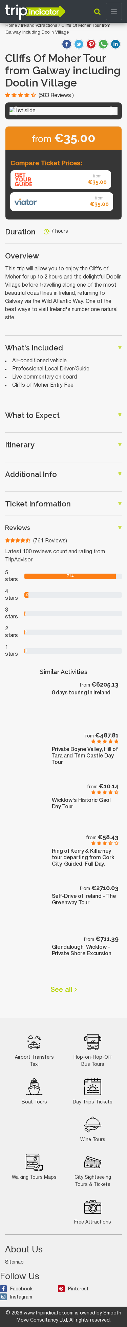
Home (11, 26)
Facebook (21, 1289)
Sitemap (14, 1262)
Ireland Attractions (40, 26)
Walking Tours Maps (34, 1177)
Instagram (21, 1297)
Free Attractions (92, 1222)
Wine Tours (92, 1140)
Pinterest (78, 1289)
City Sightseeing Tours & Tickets (93, 1181)
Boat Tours (34, 1102)
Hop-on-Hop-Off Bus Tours (92, 1061)
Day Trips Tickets (92, 1102)
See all (62, 990)
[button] (14, 110)
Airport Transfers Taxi (34, 1061)
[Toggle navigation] (114, 11)
